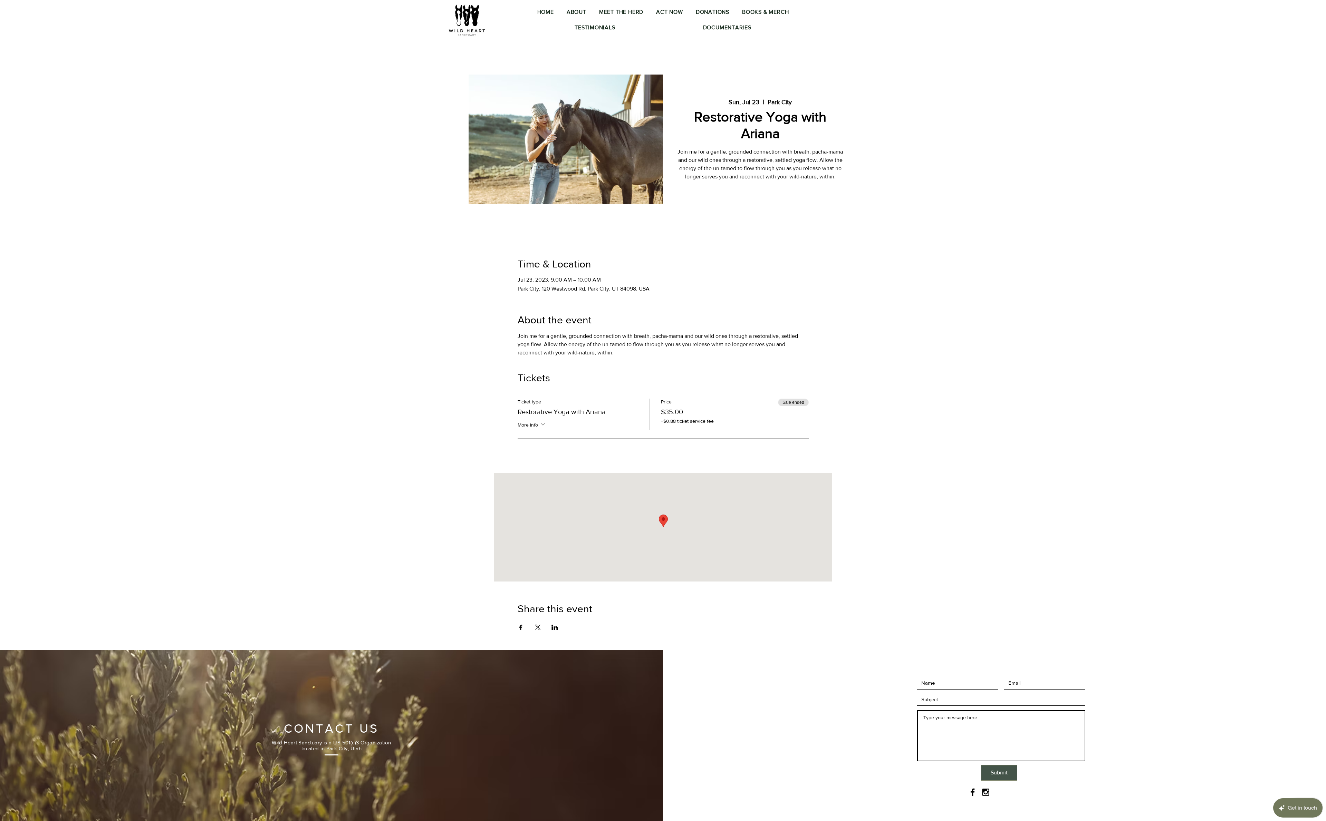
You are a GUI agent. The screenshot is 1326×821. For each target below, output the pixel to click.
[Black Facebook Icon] (973, 792)
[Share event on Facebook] (521, 627)
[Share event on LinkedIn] (554, 627)
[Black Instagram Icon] (986, 792)
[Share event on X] (538, 627)
